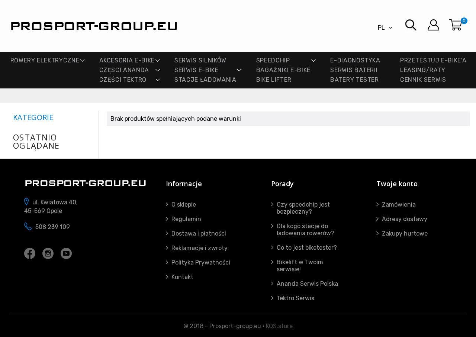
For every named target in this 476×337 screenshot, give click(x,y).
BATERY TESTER (354, 79)
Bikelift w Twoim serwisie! (300, 266)
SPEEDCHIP (273, 60)
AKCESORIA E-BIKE (127, 60)
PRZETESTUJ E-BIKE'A (433, 60)
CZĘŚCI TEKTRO (123, 79)
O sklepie (183, 204)
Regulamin (186, 219)
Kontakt (182, 277)
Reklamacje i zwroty (199, 248)
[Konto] (433, 25)
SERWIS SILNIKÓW (200, 60)
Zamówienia (399, 204)
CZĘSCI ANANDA (124, 70)
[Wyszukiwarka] (411, 25)
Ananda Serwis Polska (307, 283)
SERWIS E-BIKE (196, 70)
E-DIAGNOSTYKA (355, 60)
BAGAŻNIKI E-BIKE (283, 70)
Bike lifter (274, 79)
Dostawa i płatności (198, 233)
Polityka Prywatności (200, 262)
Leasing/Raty (423, 70)
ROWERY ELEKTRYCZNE (45, 60)
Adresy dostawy (404, 219)
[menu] (353, 25)
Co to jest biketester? (307, 247)
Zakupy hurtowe (405, 233)
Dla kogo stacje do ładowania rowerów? (305, 230)
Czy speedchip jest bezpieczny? (303, 208)
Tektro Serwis (295, 298)
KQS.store (279, 326)
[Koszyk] (455, 25)
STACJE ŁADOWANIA (205, 79)
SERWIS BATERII (353, 70)
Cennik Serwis (423, 79)
